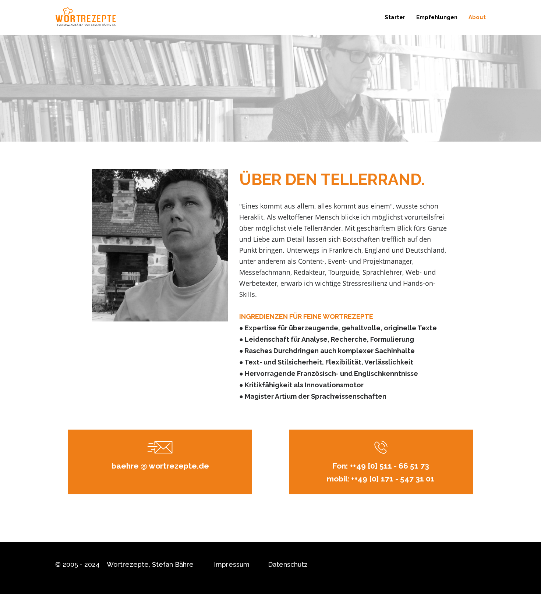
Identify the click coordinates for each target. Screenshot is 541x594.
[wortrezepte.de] (85, 17)
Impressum (232, 564)
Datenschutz (288, 564)
